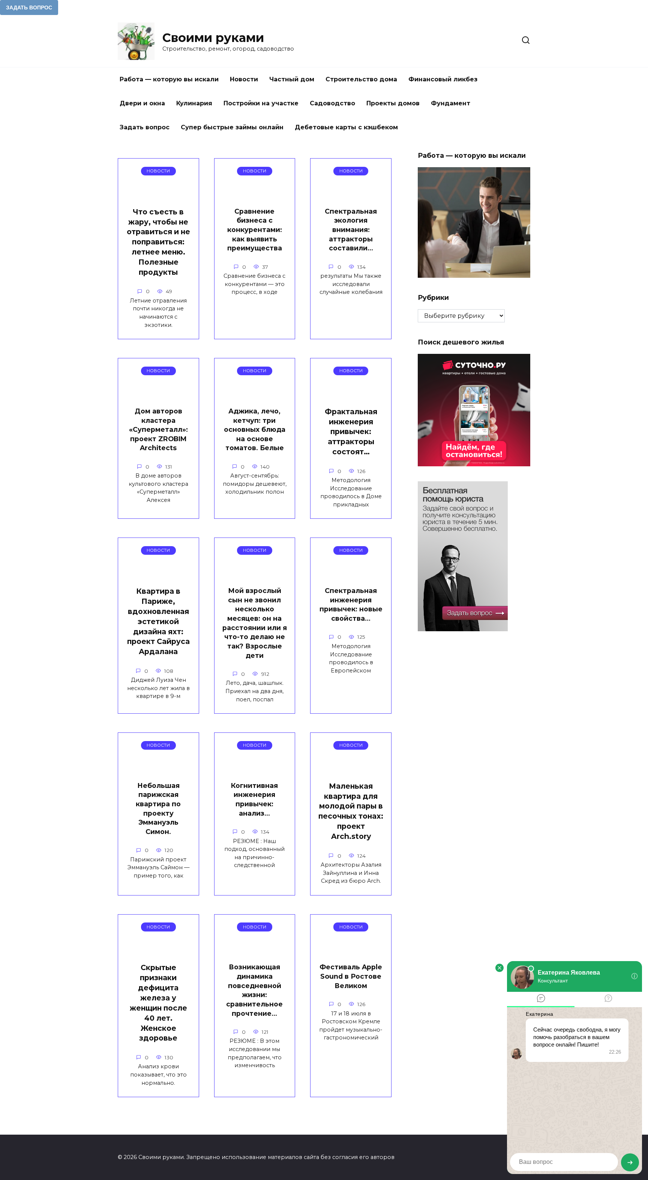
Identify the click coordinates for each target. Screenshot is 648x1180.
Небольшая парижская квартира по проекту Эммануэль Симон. (158, 809)
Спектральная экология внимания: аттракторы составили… (351, 229)
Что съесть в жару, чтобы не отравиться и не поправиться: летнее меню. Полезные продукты (158, 242)
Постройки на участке (261, 103)
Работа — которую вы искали (169, 79)
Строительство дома (361, 79)
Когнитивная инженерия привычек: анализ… (254, 799)
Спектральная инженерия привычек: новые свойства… (351, 604)
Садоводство (332, 103)
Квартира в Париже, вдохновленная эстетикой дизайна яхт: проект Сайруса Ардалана (158, 621)
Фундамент (450, 103)
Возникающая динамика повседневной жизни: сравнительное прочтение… (254, 990)
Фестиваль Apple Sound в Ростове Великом (351, 976)
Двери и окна (142, 103)
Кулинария (194, 103)
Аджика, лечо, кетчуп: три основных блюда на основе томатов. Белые (254, 429)
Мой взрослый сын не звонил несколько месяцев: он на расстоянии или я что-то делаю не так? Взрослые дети (254, 623)
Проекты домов (393, 103)
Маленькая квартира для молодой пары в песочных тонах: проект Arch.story (350, 811)
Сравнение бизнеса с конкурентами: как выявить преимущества (254, 229)
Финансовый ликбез (442, 79)
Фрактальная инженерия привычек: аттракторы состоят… (351, 432)
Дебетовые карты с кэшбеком (346, 127)
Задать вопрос (145, 127)
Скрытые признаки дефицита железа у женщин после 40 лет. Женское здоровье (158, 1002)
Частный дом (291, 79)
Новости (244, 79)
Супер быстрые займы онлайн (232, 127)
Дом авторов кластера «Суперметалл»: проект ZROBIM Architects (158, 429)
